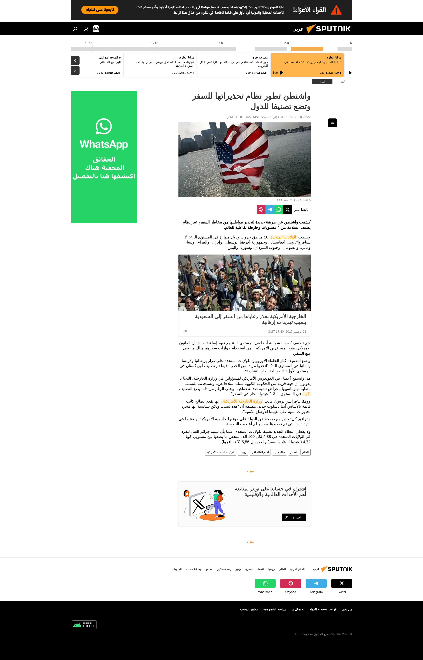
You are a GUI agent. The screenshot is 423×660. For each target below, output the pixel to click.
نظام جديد (279, 452)
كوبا (306, 394)
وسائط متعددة (193, 569)
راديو (238, 569)
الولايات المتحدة (283, 237)
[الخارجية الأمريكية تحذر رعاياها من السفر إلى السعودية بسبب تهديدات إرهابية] (244, 283)
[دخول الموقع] (86, 28)
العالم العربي (297, 569)
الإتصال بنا (297, 609)
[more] (185, 331)
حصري (248, 569)
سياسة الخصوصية (274, 609)
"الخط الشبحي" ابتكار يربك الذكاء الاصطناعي (312, 62)
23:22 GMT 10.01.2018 (294, 117)
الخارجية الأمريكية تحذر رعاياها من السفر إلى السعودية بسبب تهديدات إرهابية (250, 319)
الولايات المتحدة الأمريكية (220, 452)
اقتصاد (260, 569)
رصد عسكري (224, 569)
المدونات (177, 569)
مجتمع (209, 569)
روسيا (243, 452)
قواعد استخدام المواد (323, 609)
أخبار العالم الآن (260, 452)
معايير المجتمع (249, 609)
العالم (305, 452)
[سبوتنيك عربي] (330, 34)
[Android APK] (84, 625)
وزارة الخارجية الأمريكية (242, 401)
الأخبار (293, 452)
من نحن (347, 609)
